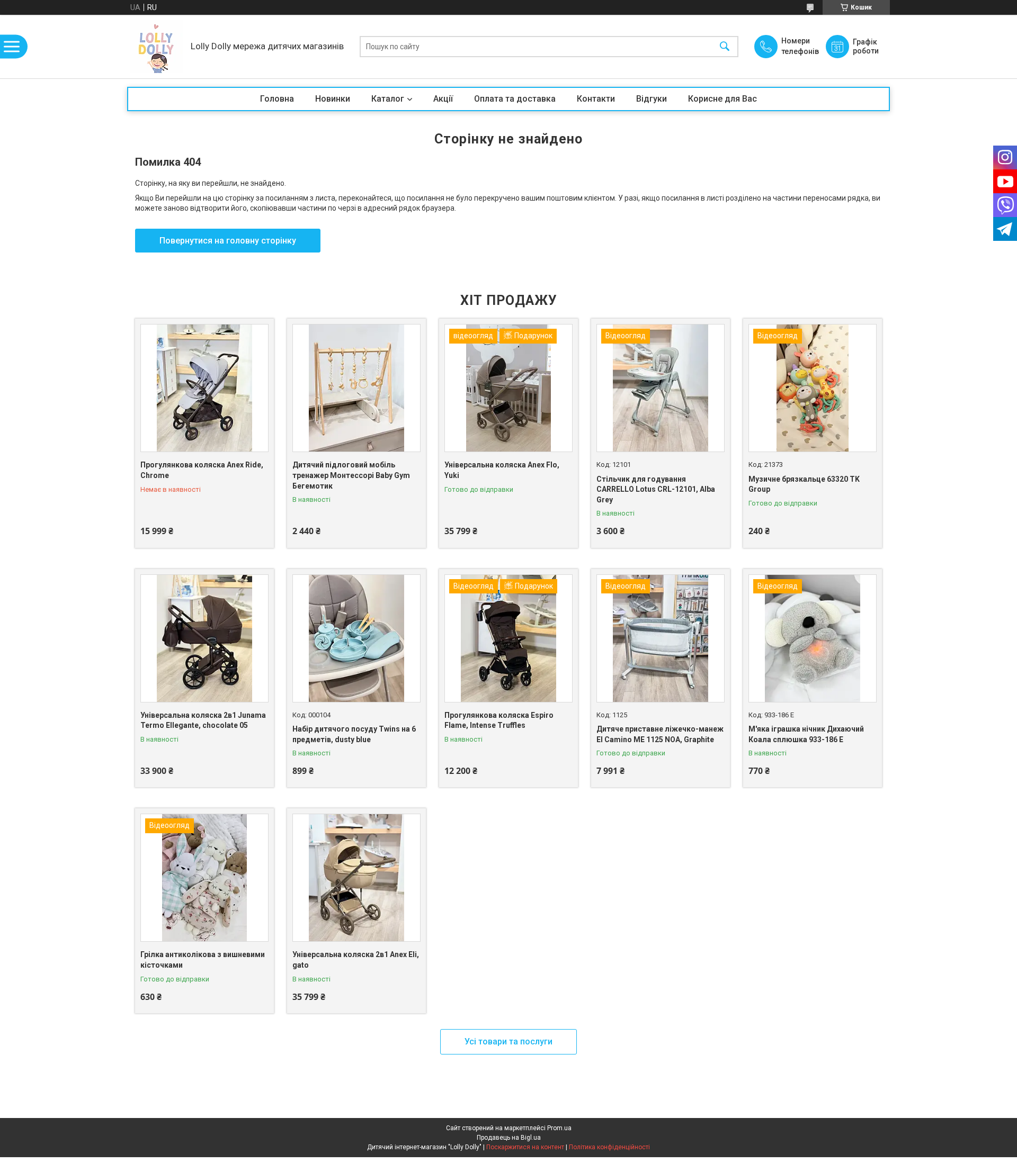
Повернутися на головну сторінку (227, 241)
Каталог (387, 99)
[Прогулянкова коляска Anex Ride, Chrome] (204, 388)
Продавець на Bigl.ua (509, 1137)
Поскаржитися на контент (525, 1147)
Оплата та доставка (515, 99)
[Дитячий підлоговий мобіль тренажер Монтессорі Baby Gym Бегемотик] (356, 388)
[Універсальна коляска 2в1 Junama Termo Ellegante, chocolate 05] (204, 638)
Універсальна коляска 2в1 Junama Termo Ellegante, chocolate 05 (203, 720)
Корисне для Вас (722, 99)
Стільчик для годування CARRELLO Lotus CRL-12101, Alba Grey (655, 489)
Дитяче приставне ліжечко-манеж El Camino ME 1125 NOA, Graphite (660, 734)
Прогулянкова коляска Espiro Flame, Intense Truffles (499, 720)
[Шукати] (724, 47)
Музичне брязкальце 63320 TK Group (804, 484)
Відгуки (651, 99)
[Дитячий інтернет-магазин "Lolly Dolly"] (156, 46)
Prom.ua (559, 1128)
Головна (277, 99)
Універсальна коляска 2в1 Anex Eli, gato (355, 959)
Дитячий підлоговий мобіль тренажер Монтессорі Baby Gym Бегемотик (351, 475)
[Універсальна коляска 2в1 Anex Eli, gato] (356, 878)
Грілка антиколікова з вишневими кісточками (202, 959)
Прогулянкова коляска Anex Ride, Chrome (201, 470)
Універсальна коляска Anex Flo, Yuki (501, 470)
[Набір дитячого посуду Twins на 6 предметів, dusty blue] (356, 638)
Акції (443, 99)
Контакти (596, 99)
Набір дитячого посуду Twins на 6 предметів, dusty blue (354, 734)
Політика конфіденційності (609, 1147)
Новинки (332, 99)
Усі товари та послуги (508, 1041)
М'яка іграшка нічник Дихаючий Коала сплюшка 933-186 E (806, 734)
